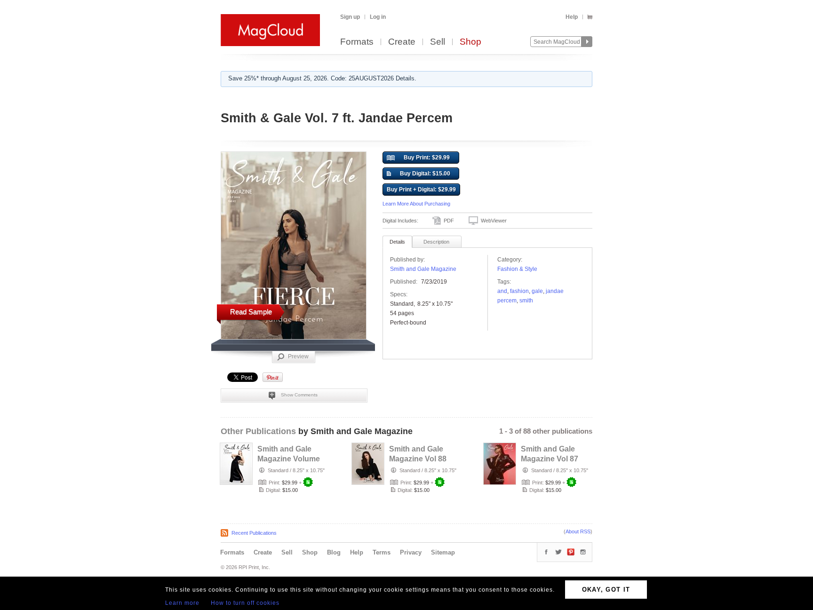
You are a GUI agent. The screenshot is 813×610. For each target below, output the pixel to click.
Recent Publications (254, 533)
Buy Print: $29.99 (427, 157)
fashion (519, 291)
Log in (378, 17)
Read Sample (251, 312)
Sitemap (443, 552)
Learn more (182, 603)
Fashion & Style (517, 269)
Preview (298, 356)
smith (526, 300)
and (502, 291)
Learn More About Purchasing (416, 203)
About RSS (578, 531)
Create (401, 42)
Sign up (350, 17)
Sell (437, 42)
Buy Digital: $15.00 (425, 173)
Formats (357, 42)
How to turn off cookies (245, 603)
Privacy (411, 552)
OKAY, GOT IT (606, 589)
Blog (334, 552)
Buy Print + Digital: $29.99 (421, 189)
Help (572, 17)
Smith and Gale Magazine (423, 269)
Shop (470, 42)
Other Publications (258, 431)
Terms (382, 552)
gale (537, 291)
